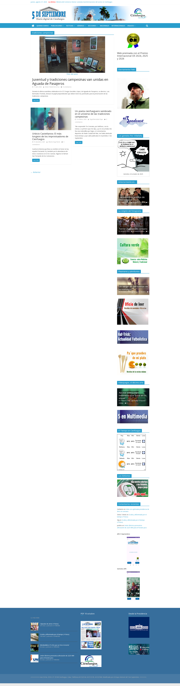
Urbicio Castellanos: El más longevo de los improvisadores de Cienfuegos (50, 136)
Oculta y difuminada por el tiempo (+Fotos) (54, 634)
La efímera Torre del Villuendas (130, 285)
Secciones (92, 26)
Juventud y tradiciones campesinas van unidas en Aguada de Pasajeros (70, 81)
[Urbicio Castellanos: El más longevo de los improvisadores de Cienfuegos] (51, 109)
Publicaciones (56, 26)
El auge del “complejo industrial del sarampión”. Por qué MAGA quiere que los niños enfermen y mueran (91, 2)
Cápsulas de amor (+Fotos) (49, 624)
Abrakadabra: (54, 645)
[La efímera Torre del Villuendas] (133, 278)
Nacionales (104, 26)
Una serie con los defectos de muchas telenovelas (133, 198)
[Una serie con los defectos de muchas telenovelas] (133, 189)
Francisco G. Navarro (141, 289)
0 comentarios (66, 87)
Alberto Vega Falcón (54, 142)
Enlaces (131, 26)
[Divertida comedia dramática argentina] (133, 218)
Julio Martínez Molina (139, 202)
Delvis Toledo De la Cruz (52, 87)
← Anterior (36, 172)
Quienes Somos (43, 26)
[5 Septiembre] (33, 26)
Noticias (69, 26)
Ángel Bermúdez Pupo (96, 119)
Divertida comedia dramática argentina (130, 225)
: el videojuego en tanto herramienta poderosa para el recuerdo (133, 395)
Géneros (80, 26)
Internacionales (118, 26)
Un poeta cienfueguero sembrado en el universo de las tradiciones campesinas (93, 113)
